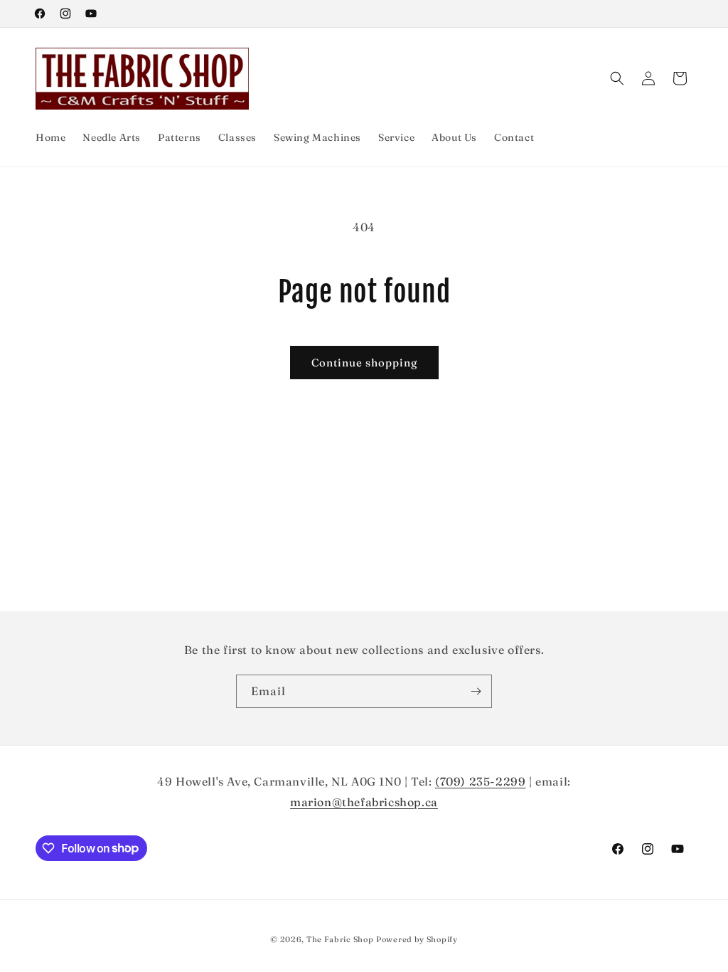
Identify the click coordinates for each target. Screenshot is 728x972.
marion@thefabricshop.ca (364, 802)
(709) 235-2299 (480, 781)
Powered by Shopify (417, 939)
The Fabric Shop (340, 939)
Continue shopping (364, 362)
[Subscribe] (475, 691)
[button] (617, 78)
